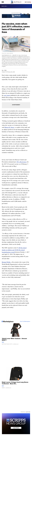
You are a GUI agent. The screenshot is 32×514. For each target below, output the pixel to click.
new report (7, 95)
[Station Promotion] (16, 16)
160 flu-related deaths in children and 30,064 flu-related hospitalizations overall (14, 250)
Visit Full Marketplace (25, 321)
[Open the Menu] (2, 2)
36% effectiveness (21, 162)
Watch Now (27, 2)
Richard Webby (6, 262)
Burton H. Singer (9, 127)
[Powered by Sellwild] (28, 411)
